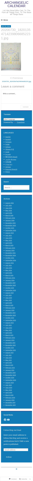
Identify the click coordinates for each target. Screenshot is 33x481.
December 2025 (10, 223)
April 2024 (8, 273)
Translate (21, 122)
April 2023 (8, 303)
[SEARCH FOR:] (16, 187)
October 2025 (9, 228)
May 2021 (8, 360)
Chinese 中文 (9, 149)
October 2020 (9, 378)
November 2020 (10, 375)
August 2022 (9, 323)
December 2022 (10, 313)
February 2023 (10, 308)
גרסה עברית (8, 164)
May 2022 (8, 330)
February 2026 (10, 218)
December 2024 (10, 253)
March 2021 (9, 365)
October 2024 (9, 258)
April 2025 (8, 243)
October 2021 (9, 348)
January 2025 (9, 250)
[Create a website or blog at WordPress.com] (16, 469)
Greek (7, 152)
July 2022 (8, 325)
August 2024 (9, 263)
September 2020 (10, 380)
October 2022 (9, 318)
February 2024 (10, 278)
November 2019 (10, 405)
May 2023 (8, 300)
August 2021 (9, 353)
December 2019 (10, 403)
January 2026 (9, 220)
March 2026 (9, 215)
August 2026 (9, 203)
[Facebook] (5, 419)
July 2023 (8, 295)
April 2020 (8, 393)
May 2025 (8, 240)
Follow (9, 457)
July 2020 (8, 385)
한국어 (7, 172)
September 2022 (10, 320)
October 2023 (9, 288)
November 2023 (10, 285)
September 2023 (10, 290)
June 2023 (8, 298)
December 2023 (10, 283)
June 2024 (8, 268)
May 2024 (8, 270)
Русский (8, 154)
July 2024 (8, 265)
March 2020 (9, 395)
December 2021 (10, 343)
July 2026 (8, 205)
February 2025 (10, 248)
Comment (26, 107)
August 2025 (9, 233)
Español (8, 139)
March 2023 (9, 305)
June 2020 (8, 388)
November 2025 (10, 225)
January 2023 (9, 310)
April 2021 (8, 363)
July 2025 (8, 235)
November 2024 (10, 255)
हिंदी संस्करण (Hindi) (11, 157)
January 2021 (9, 370)
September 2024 (10, 260)
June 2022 (8, 328)
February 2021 (10, 368)
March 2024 (9, 275)
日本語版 (8, 162)
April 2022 (8, 333)
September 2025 (10, 230)
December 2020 (10, 373)
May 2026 (8, 210)
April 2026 (8, 213)
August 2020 (9, 383)
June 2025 (8, 238)
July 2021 (8, 355)
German (8, 167)
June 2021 (8, 358)
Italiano (8, 147)
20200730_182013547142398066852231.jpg (16, 79)
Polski (7, 144)
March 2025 (9, 245)
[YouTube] (8, 419)
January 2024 (9, 280)
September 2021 (10, 350)
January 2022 (9, 340)
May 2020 (8, 390)
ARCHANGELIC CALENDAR (16, 4)
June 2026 (8, 208)
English (8, 137)
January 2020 (9, 400)
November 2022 (10, 315)
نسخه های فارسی (10, 159)
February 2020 (10, 398)
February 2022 (10, 338)
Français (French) (11, 169)
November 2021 (10, 345)
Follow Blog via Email (12, 430)
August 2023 (9, 293)
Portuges (8, 142)
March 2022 (9, 335)
